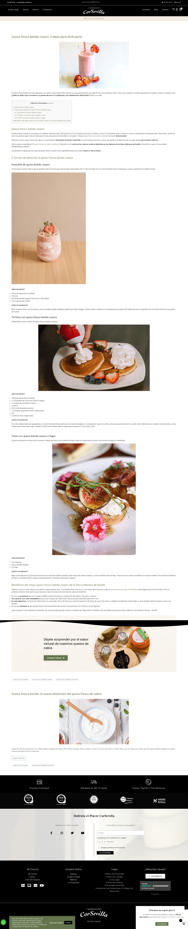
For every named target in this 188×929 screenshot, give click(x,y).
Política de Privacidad (114, 874)
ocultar (50, 103)
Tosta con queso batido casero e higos (29, 118)
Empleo (155, 894)
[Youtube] (82, 833)
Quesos (26, 10)
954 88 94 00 (11, 2)
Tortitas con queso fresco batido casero (30, 115)
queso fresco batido (20, 679)
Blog (156, 10)
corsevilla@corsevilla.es (24, 2)
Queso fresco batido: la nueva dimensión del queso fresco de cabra (57, 694)
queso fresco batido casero (42, 679)
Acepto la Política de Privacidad (113, 848)
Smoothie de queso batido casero (28, 112)
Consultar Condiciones (175, 917)
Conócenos (146, 10)
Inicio (85, 18)
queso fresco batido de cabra (67, 679)
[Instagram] (61, 833)
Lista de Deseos (32, 880)
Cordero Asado (13, 10)
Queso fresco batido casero (23, 107)
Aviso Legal (114, 880)
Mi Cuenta (32, 874)
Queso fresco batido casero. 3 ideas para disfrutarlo (47, 36)
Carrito (32, 877)
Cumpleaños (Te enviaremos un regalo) (111, 838)
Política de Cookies (114, 882)
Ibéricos (35, 10)
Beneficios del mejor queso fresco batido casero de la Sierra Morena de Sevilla (42, 121)
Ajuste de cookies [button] (56, 923)
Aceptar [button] (68, 922)
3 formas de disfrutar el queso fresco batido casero (32, 110)
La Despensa (47, 10)
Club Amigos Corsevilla (114, 885)
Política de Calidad (114, 877)
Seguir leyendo (19, 758)
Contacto (165, 10)
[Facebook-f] (51, 833)
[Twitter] (72, 833)
